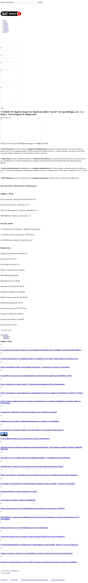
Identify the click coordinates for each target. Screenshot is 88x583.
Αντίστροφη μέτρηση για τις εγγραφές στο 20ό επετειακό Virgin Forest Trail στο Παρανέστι (33, 536)
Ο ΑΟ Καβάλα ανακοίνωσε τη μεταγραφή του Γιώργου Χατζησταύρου (25, 438)
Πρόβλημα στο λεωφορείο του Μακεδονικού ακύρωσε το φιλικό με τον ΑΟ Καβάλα (30, 421)
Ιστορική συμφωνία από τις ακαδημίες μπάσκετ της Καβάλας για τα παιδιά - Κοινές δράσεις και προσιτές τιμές (39, 358)
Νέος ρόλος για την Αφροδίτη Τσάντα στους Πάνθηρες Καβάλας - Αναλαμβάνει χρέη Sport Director (35, 458)
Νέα (4, 20)
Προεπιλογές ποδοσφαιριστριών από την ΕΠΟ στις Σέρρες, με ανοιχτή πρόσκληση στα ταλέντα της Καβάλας (39, 562)
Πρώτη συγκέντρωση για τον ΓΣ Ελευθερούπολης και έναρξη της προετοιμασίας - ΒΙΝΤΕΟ (33, 508)
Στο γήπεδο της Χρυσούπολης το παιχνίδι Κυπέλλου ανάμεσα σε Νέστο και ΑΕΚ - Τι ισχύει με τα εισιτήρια (38, 483)
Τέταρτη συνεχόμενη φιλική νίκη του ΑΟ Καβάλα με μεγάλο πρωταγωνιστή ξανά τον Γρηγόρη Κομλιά (36, 553)
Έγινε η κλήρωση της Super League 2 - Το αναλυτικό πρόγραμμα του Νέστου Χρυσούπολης (33, 384)
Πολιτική (5, 26)
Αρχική (2, 107)
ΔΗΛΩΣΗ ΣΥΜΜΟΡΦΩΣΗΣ (58, 580)
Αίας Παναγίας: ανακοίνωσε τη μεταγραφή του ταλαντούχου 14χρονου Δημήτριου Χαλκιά (32, 466)
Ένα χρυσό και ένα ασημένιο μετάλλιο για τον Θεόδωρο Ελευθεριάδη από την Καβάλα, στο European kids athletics (41, 350)
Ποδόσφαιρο (6, 338)
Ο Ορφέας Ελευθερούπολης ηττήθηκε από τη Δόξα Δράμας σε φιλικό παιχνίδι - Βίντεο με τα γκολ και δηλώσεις (39, 545)
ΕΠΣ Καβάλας (6, 336)
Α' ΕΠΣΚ (5, 334)
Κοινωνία (5, 23)
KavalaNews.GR (15, 570)
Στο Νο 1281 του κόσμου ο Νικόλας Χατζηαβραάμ (18, 500)
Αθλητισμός (6, 29)
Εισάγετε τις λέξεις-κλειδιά (7, 2)
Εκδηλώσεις (6, 30)
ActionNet (7, 573)
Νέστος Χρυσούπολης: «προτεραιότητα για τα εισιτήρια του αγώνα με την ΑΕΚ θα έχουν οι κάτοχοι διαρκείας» (39, 475)
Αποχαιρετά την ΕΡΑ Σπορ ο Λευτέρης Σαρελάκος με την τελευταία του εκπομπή (29, 412)
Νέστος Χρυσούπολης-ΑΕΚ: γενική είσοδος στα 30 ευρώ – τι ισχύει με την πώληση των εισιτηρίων (35, 367)
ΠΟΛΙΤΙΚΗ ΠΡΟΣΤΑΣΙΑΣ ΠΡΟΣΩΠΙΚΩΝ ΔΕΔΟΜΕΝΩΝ (34, 580)
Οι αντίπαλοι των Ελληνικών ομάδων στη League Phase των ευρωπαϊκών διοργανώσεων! (32, 430)
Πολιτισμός (5, 27)
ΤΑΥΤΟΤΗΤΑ (4, 580)
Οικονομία (5, 24)
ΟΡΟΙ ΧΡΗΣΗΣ (14, 580)
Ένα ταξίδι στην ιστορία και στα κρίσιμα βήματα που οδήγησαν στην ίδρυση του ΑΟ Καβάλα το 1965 (36, 376)
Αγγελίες (5, 32)
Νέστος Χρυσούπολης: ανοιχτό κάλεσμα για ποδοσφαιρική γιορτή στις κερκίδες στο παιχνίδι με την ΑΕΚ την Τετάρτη (42, 393)
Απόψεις (5, 21)
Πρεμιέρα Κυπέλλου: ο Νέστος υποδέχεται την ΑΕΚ (19, 491)
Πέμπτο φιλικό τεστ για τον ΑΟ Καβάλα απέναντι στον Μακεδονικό (24, 528)
